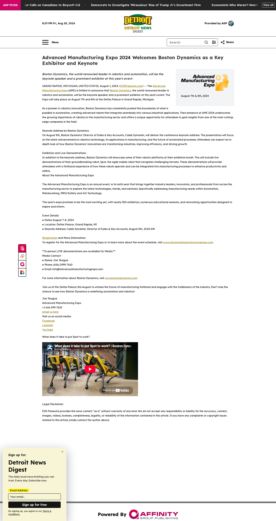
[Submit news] (22, 249)
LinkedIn (47, 325)
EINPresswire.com (131, 86)
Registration (49, 237)
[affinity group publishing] (22, 264)
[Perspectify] (22, 256)
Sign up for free (34, 505)
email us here (50, 311)
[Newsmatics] (22, 272)
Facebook (48, 320)
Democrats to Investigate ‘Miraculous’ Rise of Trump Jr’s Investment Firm (146, 5)
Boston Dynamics (120, 90)
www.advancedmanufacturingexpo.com (188, 242)
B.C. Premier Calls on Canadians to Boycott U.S (45, 5)
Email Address (18, 490)
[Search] (206, 42)
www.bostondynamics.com (121, 278)
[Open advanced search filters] (214, 42)
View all (268, 5)
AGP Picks (10, 5)
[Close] (62, 451)
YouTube (47, 329)
